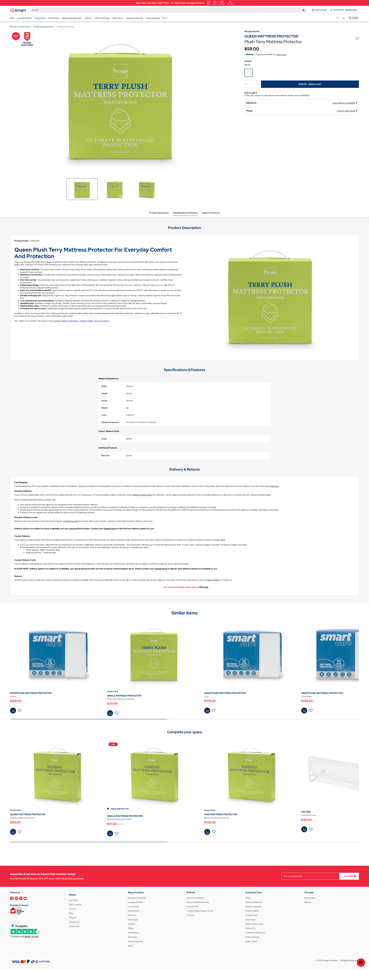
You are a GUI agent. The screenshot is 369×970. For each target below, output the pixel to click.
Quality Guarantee (253, 906)
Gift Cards (132, 937)
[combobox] (168, 10)
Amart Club (74, 926)
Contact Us (74, 922)
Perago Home (112, 691)
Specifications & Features (185, 212)
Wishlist (307, 902)
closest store (110, 528)
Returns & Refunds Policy (198, 902)
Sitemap (72, 917)
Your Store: (345, 10)
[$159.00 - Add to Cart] (13, 711)
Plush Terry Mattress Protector (120, 699)
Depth (104, 400)
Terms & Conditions (195, 898)
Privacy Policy (193, 906)
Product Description (159, 212)
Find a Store (321, 10)
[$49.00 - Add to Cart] (304, 829)
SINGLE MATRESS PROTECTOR (124, 695)
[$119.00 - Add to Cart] (13, 832)
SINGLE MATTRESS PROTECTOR (125, 816)
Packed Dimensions (110, 422)
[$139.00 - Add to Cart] (207, 832)
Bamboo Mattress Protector (22, 818)
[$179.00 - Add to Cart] (207, 711)
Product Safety (252, 911)
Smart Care (250, 919)
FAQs (247, 898)
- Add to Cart (310, 84)
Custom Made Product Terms (200, 911)
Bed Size (105, 455)
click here (274, 486)
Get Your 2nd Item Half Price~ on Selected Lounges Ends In (184, 2)
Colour (248, 61)
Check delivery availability (343, 103)
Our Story (73, 900)
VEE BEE (306, 811)
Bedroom (132, 915)
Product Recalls (252, 937)
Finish (104, 439)
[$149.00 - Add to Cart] (304, 711)
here (44, 321)
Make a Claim (251, 941)
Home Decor (133, 932)
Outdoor (131, 924)
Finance (190, 915)
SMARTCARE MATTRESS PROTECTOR (31, 693)
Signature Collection (137, 898)
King (206, 696)
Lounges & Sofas (135, 902)
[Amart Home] (18, 10)
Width (104, 386)
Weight (104, 408)
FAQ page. (204, 587)
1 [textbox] (246, 84)
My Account (309, 898)
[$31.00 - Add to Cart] (110, 833)
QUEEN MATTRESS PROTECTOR (27, 814)
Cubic (104, 415)
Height (104, 393)
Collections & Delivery (255, 932)
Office (130, 928)
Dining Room (133, 911)
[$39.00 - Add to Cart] (110, 713)
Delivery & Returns (211, 212)
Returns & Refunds (253, 902)
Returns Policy (213, 580)
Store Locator (75, 904)
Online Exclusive (135, 941)
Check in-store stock (346, 110)
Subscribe (348, 876)
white (247, 64)
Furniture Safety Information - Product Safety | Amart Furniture (81, 321)
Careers (72, 909)
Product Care (251, 915)
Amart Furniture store (142, 495)
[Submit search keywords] (303, 10)
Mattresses (133, 919)
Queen (13, 696)
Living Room (133, 906)
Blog (71, 913)
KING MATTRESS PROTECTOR (220, 814)
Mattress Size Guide (254, 924)
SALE (130, 945)
